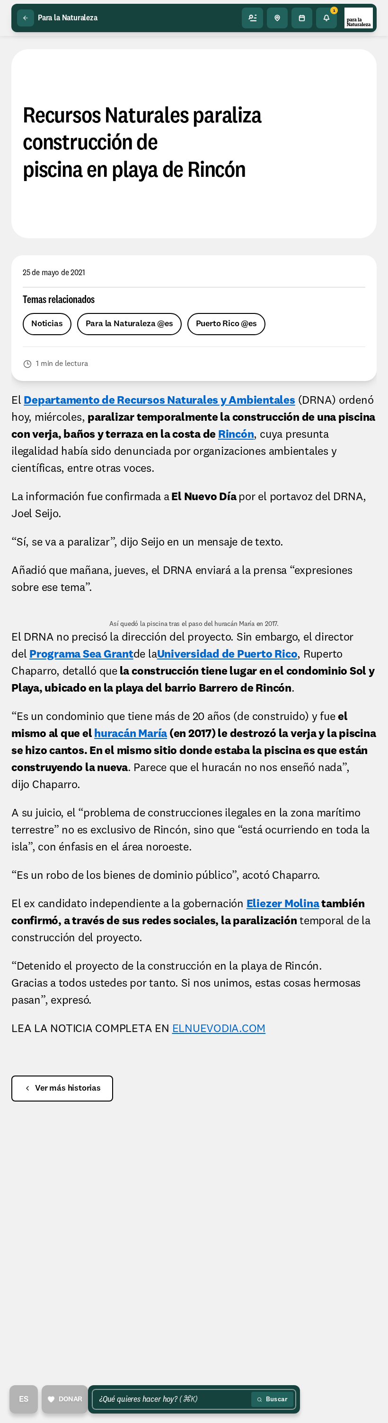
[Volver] (25, 17)
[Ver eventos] (301, 18)
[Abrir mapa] (277, 18)
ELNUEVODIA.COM (219, 1029)
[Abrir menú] (253, 18)
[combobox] (173, 1399)
